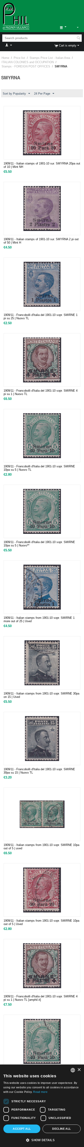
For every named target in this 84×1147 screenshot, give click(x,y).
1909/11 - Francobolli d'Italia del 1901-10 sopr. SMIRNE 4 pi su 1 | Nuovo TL (41, 392)
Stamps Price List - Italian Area (50, 58)
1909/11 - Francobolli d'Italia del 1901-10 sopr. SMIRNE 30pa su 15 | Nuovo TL (39, 771)
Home (5, 58)
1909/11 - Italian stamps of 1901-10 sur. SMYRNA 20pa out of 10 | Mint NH (42, 165)
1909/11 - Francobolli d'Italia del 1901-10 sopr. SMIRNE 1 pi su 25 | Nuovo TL (41, 316)
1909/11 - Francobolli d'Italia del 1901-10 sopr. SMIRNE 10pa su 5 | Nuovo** (39, 543)
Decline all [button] (61, 1128)
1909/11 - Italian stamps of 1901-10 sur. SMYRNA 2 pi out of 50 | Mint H (41, 240)
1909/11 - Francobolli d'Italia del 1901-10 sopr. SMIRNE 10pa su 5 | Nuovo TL (39, 468)
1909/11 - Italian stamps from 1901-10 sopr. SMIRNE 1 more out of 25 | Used (39, 619)
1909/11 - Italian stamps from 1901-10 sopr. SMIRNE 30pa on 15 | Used (41, 695)
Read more (40, 1092)
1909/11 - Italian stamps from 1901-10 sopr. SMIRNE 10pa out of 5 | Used (41, 922)
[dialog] (42, 1106)
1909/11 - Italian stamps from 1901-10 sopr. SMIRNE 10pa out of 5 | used (41, 846)
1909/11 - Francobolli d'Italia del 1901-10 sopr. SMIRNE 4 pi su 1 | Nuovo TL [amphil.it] (41, 998)
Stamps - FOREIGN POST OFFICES (26, 66)
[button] (42, 1140)
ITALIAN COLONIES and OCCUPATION (28, 62)
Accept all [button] (22, 1128)
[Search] (78, 38)
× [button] (79, 1070)
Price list (19, 58)
